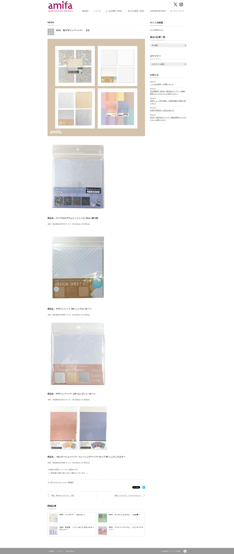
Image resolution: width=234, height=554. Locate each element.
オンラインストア (177, 11)
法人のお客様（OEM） (136, 11)
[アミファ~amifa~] (60, 6)
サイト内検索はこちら (156, 30)
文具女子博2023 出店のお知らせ (162, 110)
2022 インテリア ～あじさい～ (72, 515)
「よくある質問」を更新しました (162, 84)
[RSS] (185, 551)
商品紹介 (85, 11)
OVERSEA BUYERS (158, 11)
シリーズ (97, 11)
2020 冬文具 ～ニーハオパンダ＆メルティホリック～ (76, 528)
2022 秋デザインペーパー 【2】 (62, 495)
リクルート (60, 551)
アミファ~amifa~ (175, 551)
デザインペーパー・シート (58, 482)
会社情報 (51, 551)
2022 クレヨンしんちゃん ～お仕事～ (124, 515)
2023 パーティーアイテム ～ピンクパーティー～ (126, 528)
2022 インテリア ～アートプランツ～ (127, 495)
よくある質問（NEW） (114, 11)
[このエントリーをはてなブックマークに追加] (144, 488)
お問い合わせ (70, 551)
